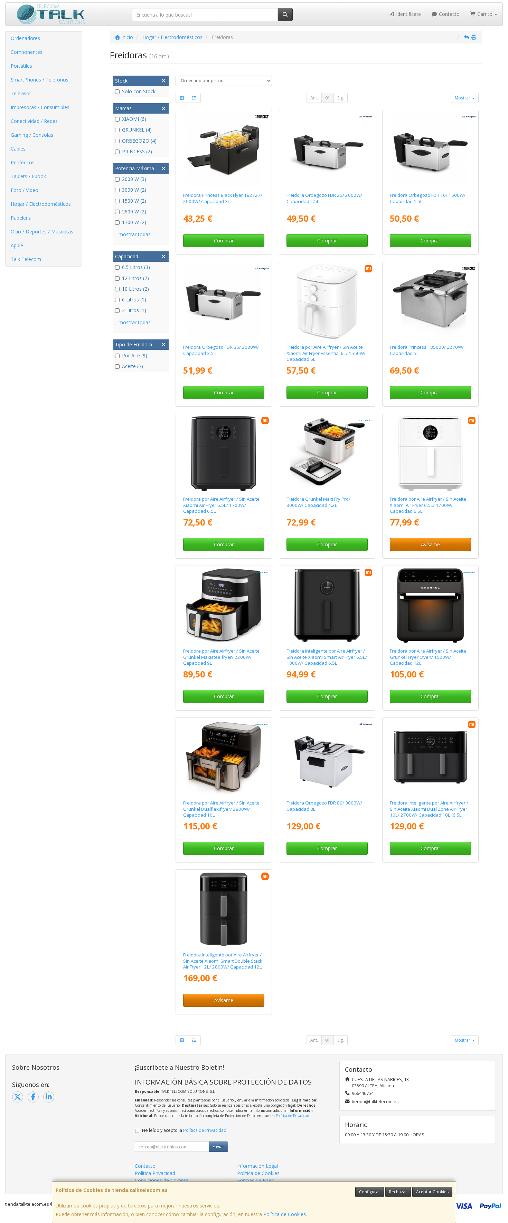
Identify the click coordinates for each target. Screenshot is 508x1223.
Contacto (449, 14)
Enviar (218, 1146)
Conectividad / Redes (34, 121)
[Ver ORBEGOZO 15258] (327, 757)
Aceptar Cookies (432, 1192)
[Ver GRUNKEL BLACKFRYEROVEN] (430, 605)
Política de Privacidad (292, 1115)
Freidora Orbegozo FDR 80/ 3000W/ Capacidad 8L (324, 806)
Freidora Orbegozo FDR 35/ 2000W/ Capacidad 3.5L (221, 350)
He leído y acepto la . (184, 1130)
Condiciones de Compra (161, 1180)
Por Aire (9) (134, 355)
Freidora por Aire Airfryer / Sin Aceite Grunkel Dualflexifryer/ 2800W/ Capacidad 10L (221, 809)
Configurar (369, 1192)
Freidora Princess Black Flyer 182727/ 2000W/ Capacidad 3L (222, 198)
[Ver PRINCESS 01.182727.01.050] (223, 149)
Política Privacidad (155, 1173)
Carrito (485, 14)
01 (327, 98)
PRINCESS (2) (137, 151)
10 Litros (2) (135, 289)
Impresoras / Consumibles (40, 107)
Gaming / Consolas (32, 135)
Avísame (430, 544)
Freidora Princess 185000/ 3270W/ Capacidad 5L (427, 350)
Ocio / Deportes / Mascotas (42, 231)
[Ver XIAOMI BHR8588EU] (327, 301)
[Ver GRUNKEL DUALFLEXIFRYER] (223, 757)
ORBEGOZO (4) (139, 140)
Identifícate (408, 14)
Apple (17, 245)
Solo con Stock (139, 91)
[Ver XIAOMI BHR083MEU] (430, 453)
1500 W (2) (134, 201)
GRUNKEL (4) (137, 129)
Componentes (27, 52)
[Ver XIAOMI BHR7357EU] (327, 605)
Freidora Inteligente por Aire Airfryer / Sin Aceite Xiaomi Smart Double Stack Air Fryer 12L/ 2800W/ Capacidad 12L (222, 961)
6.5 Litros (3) (136, 267)
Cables (18, 148)
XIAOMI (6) (134, 119)
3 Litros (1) (134, 310)
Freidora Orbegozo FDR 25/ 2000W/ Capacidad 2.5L (324, 198)
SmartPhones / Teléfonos (39, 79)
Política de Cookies (284, 1214)
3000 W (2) (134, 189)
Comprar (224, 240)
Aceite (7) (132, 366)
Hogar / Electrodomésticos (41, 204)
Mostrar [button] (463, 98)
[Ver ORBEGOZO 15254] (223, 301)
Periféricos (23, 162)
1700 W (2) (134, 222)
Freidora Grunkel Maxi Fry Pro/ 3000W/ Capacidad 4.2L (318, 502)
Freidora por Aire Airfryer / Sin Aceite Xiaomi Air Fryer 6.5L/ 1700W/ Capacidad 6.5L (221, 505)
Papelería (21, 217)
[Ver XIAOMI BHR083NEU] (223, 453)
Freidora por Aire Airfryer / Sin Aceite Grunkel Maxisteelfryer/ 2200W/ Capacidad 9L (221, 657)
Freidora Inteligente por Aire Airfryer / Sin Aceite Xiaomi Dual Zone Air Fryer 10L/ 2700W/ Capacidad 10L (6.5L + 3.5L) (429, 812)
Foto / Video (24, 190)
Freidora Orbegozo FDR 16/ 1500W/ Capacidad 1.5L (427, 198)
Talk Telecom (26, 259)
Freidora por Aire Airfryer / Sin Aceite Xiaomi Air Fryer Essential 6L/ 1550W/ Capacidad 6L (326, 353)
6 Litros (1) (134, 299)
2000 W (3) (134, 179)
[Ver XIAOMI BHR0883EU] (223, 909)
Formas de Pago (255, 1180)
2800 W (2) (134, 211)
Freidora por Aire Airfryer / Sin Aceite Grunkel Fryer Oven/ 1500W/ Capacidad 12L (428, 657)
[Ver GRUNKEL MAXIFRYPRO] (327, 453)
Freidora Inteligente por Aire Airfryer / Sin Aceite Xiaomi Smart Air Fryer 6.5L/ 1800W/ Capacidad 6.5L (326, 657)
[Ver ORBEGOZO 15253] (327, 149)
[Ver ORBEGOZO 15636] (430, 149)
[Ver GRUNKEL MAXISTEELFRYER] (223, 605)
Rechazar (398, 1192)
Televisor (21, 93)
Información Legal (257, 1166)
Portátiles (21, 65)
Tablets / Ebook (28, 176)
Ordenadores (25, 38)
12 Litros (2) (135, 278)
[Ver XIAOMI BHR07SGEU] (430, 757)
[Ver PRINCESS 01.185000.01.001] (430, 301)
